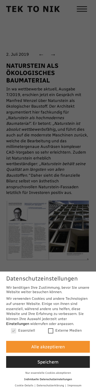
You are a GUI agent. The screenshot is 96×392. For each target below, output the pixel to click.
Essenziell (26, 330)
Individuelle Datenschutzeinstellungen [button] (48, 379)
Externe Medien (68, 330)
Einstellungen (17, 324)
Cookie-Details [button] (24, 385)
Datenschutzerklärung (51, 385)
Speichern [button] (48, 362)
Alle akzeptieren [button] (48, 346)
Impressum (74, 385)
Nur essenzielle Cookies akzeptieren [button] (48, 373)
